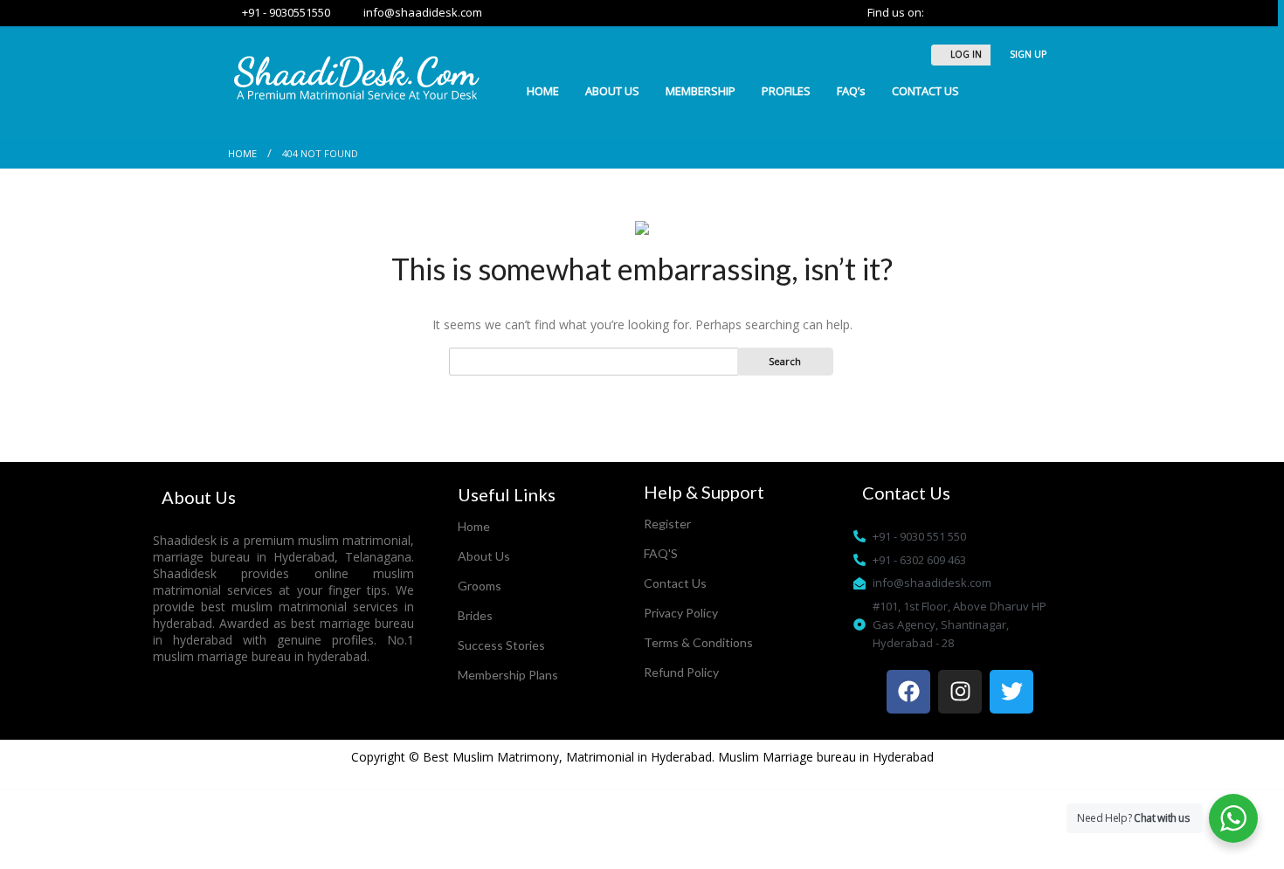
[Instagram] (960, 692)
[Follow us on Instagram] (978, 12)
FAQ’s (851, 91)
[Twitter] (1011, 692)
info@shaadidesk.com (419, 12)
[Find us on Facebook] (959, 12)
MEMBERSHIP (700, 91)
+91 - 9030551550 (283, 12)
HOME (543, 91)
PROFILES (786, 91)
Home (242, 153)
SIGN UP (1026, 54)
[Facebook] (908, 692)
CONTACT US (925, 91)
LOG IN (965, 54)
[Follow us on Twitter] (939, 12)
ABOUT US (612, 91)
